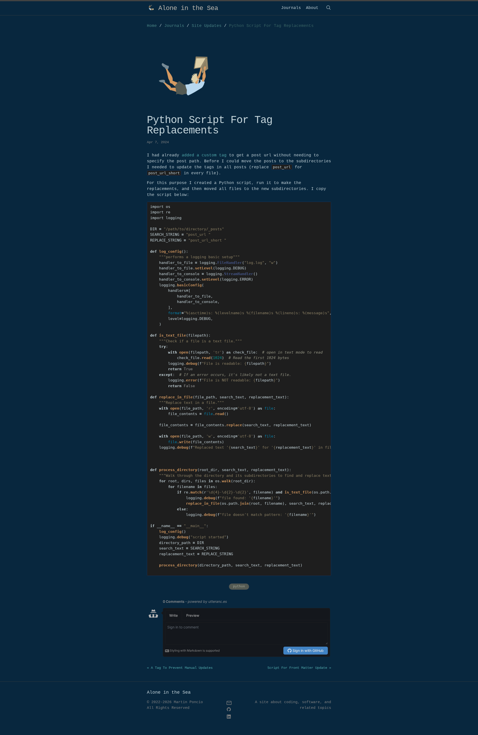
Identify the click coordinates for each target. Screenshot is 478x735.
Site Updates (208, 26)
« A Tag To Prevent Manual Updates (180, 668)
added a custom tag (204, 155)
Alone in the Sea (188, 8)
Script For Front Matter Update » (299, 668)
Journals (291, 8)
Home (152, 26)
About (312, 8)
